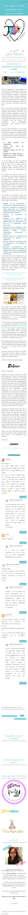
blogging (10, 64)
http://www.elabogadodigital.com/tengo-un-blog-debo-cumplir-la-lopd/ (14, 279)
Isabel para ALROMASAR (12, 564)
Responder (23, 497)
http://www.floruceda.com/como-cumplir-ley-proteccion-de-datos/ (14, 273)
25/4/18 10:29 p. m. (14, 645)
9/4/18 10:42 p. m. (10, 536)
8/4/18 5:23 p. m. (10, 460)
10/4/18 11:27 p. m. (14, 547)
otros (16, 64)
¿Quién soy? (13, 6)
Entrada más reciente (9, 716)
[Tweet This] (11, 444)
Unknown (9, 615)
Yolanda (8, 459)
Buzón (21, 6)
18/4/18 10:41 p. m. (11, 566)
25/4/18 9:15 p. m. (10, 616)
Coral (7, 534)
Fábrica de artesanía (15, 500)
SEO (20, 64)
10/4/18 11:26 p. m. (14, 501)
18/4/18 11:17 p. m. (14, 588)
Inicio (6, 6)
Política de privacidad (14, 13)
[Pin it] (16, 444)
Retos (20, 9)
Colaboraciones (11, 9)
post (22, 422)
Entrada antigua (20, 719)
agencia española (14, 317)
